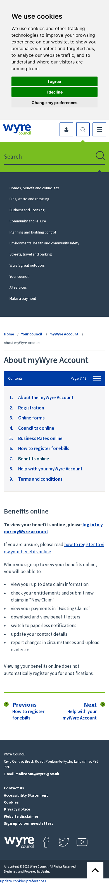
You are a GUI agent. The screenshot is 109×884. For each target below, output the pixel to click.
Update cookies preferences (23, 881)
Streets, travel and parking (31, 254)
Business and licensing (27, 210)
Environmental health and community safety (44, 243)
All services (18, 287)
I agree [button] (54, 81)
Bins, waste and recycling (29, 199)
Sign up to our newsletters (28, 823)
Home (9, 334)
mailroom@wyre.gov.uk (37, 774)
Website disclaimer (21, 816)
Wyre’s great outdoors (27, 265)
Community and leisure (28, 221)
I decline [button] (55, 92)
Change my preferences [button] (54, 102)
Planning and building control (33, 232)
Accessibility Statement (26, 795)
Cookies (11, 802)
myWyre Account (64, 334)
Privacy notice (17, 809)
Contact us (14, 788)
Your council (19, 276)
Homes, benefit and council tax (34, 188)
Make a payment (23, 298)
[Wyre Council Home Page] (17, 129)
